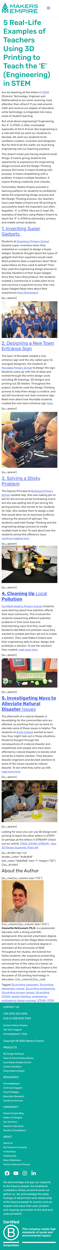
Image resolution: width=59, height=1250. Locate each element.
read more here (11, 771)
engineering (39, 996)
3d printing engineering (40, 988)
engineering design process (19, 1000)
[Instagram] (25, 1173)
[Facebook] (7, 1173)
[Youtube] (16, 1173)
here (50, 403)
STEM (45, 92)
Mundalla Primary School (17, 367)
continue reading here (15, 538)
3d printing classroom (24, 984)
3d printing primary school (18, 992)
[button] (48, 8)
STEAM (41, 1000)
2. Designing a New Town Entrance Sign (28, 345)
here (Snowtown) (27, 292)
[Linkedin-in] (33, 1173)
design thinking (21, 996)
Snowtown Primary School (33, 241)
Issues (29, 703)
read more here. (28, 649)
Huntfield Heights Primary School (22, 606)
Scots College (24, 732)
